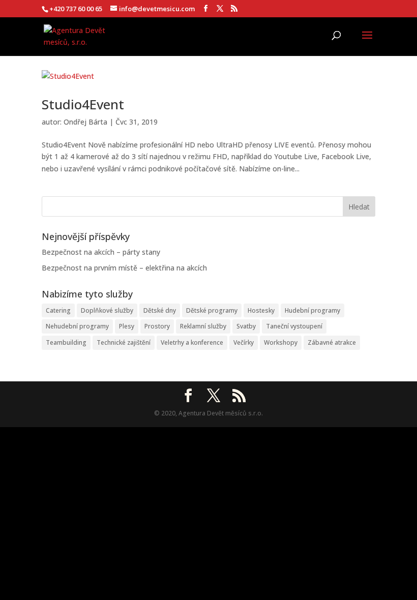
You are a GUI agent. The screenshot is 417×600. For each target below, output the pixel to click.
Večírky (243, 342)
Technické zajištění (124, 342)
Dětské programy (211, 310)
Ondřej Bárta (85, 122)
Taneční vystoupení (294, 326)
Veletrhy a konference (192, 342)
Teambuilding (66, 342)
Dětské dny (159, 310)
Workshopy (280, 342)
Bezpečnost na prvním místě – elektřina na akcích (124, 268)
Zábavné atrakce (332, 342)
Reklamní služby (203, 326)
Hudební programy (312, 310)
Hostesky (261, 310)
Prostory (157, 326)
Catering (58, 310)
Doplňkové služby (107, 310)
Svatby (246, 326)
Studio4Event (83, 104)
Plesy (126, 326)
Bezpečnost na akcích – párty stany (101, 252)
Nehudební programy (77, 326)
